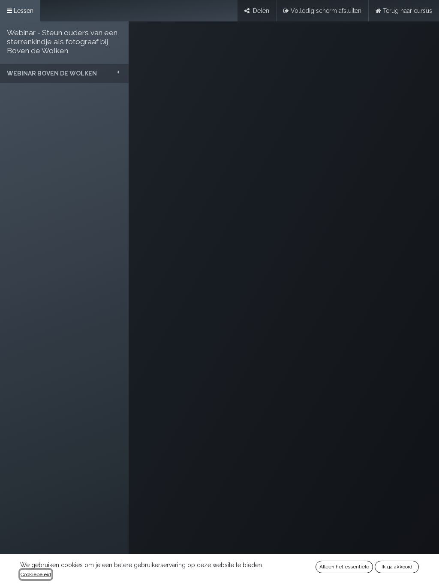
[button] (64, 73)
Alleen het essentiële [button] (344, 567)
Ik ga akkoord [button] (397, 567)
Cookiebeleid (36, 574)
